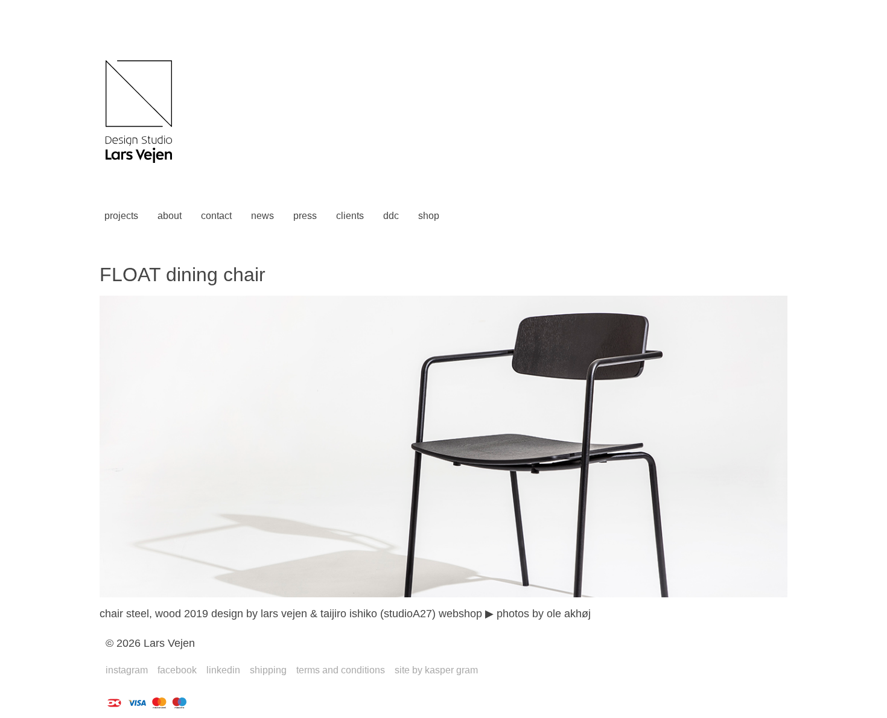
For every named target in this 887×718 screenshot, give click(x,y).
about (169, 216)
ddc (391, 216)
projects (121, 216)
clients (350, 216)
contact (216, 216)
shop (428, 216)
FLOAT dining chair (182, 274)
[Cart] (467, 216)
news (262, 216)
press (305, 216)
